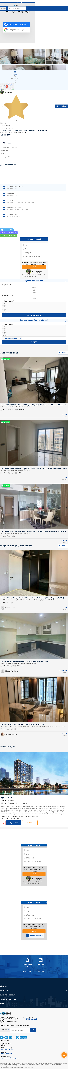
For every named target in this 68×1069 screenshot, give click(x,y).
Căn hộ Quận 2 (6, 125)
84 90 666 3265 (31, 1019)
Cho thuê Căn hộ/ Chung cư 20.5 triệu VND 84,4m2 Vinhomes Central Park (25, 661)
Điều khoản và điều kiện (6, 1067)
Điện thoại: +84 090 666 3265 (8, 1022)
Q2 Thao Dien (7, 797)
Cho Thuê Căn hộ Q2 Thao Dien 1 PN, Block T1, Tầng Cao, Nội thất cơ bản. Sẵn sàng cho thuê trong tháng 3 (33, 468)
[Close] (33, 3)
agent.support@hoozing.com (10, 1058)
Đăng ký (34, 342)
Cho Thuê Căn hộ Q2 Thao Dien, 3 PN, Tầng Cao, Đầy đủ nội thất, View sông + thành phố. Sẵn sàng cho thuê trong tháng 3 (33, 532)
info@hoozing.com (6, 1053)
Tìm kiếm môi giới (6, 1043)
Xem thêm (62, 352)
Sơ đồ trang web (29, 1067)
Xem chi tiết (34, 380)
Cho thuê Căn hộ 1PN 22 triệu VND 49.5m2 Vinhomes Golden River (22, 724)
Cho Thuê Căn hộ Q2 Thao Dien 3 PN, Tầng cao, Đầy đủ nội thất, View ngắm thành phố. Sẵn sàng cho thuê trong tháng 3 (34, 405)
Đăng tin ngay (27, 971)
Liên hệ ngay (40, 971)
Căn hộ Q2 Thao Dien (7, 128)
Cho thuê (3, 123)
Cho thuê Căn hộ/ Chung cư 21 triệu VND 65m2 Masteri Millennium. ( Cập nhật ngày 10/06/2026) (32, 598)
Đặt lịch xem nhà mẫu (34, 315)
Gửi (33, 1029)
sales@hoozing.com (7, 1049)
